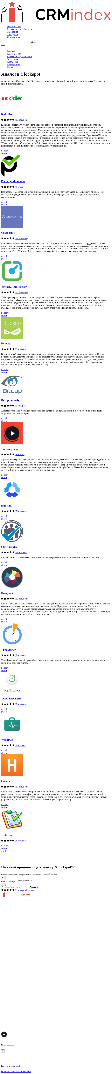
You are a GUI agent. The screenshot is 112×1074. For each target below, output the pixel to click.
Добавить (34, 887)
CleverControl (9, 546)
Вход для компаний (11, 1066)
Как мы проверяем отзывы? (15, 927)
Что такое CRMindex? (12, 922)
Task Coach (8, 835)
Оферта (5, 958)
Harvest (5, 781)
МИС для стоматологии (13, 1029)
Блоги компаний (9, 967)
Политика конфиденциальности (17, 935)
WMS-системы (8, 998)
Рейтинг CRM (14, 26)
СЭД (3, 1007)
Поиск (10, 67)
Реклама (5, 963)
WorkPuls (7, 739)
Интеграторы (13, 37)
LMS (3, 1012)
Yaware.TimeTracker (14, 286)
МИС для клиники (10, 1020)
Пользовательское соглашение (16, 931)
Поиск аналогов (9, 990)
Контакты (6, 940)
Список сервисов (9, 971)
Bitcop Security (10, 400)
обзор (4, 153)
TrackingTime (9, 448)
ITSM (4, 1016)
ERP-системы (8, 994)
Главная (11, 51)
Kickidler (6, 114)
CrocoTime (8, 232)
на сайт (4, 150)
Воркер (5, 343)
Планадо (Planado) (13, 181)
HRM (4, 1003)
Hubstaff (6, 505)
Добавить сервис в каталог (14, 954)
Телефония (12, 32)
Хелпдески (12, 34)
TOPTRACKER (11, 698)
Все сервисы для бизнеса (19, 29)
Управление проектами (12, 985)
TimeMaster (8, 649)
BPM (3, 1025)
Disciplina (7, 593)
